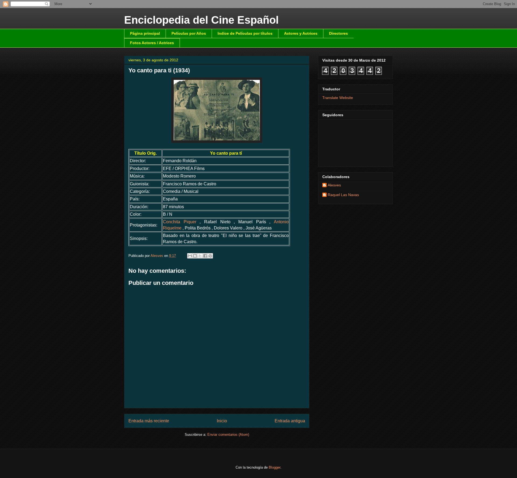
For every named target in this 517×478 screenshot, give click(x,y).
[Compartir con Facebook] (205, 256)
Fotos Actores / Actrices (152, 43)
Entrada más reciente (148, 421)
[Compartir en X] (200, 256)
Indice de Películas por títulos (245, 33)
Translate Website (337, 97)
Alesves (334, 185)
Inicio (222, 421)
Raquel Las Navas (343, 195)
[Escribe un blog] (195, 256)
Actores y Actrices (300, 33)
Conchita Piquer (179, 221)
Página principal (145, 33)
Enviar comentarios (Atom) (228, 435)
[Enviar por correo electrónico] (190, 256)
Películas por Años (189, 33)
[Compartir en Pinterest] (210, 256)
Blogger (274, 467)
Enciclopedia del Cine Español (201, 20)
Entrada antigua (290, 421)
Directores (338, 33)
